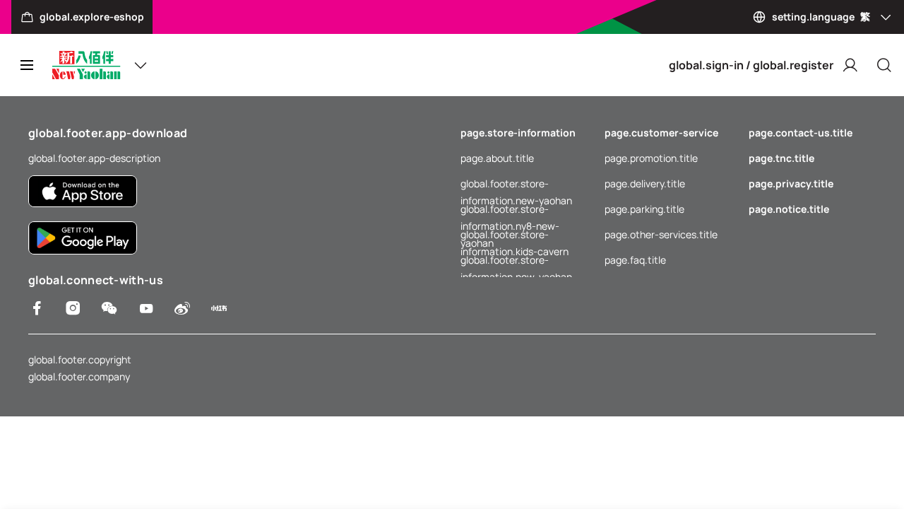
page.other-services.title (661, 234)
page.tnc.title (781, 158)
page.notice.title (789, 209)
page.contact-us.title (800, 132)
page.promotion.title (651, 158)
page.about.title (497, 158)
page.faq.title (635, 260)
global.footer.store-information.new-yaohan (516, 184)
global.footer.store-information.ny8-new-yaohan (509, 210)
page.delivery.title (645, 183)
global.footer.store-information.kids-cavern (514, 235)
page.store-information (518, 132)
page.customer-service (661, 132)
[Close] (884, 65)
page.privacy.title (791, 183)
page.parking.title (644, 209)
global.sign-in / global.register (751, 65)
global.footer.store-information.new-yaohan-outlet (518, 261)
